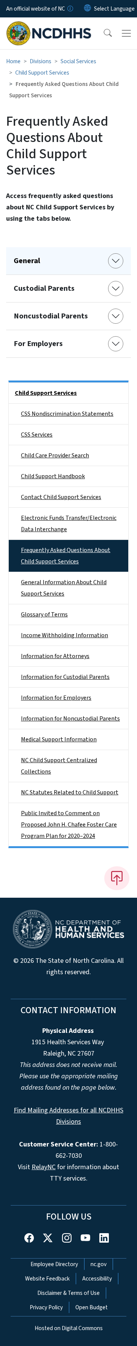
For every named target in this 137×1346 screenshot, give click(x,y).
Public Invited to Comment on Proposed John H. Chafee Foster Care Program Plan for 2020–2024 (69, 824)
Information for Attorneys (55, 656)
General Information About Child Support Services (64, 588)
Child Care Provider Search (55, 455)
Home (13, 61)
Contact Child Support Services (61, 497)
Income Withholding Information (64, 635)
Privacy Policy (46, 1307)
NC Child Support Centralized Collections (59, 766)
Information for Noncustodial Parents (70, 718)
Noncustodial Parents (51, 316)
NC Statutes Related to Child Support (69, 792)
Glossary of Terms (44, 614)
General (27, 261)
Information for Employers (56, 698)
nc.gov (99, 1264)
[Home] (49, 26)
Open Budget (91, 1307)
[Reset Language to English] (87, 8)
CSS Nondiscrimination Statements (67, 414)
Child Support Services (42, 73)
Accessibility (97, 1278)
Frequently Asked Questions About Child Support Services (65, 556)
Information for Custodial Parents (65, 677)
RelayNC (44, 1167)
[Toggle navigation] (126, 33)
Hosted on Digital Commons (69, 1328)
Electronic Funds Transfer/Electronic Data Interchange (68, 523)
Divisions (40, 61)
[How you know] (69, 8)
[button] (103, 33)
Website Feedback (47, 1278)
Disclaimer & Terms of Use (68, 1293)
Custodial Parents (44, 288)
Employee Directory (54, 1264)
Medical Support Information (59, 739)
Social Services (78, 61)
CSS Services (37, 434)
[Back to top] (116, 878)
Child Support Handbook (53, 476)
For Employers (38, 343)
